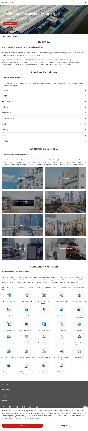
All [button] (3, 287)
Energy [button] (48, 287)
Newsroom (6, 390)
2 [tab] (42, 261)
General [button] (10, 287)
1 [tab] (39, 261)
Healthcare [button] (66, 287)
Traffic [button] (39, 287)
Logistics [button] (31, 287)
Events (4, 395)
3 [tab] (45, 261)
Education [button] (20, 287)
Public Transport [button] (79, 287)
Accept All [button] (22, 426)
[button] (39, 32)
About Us (5, 384)
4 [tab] (48, 261)
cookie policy (34, 418)
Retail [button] (56, 287)
